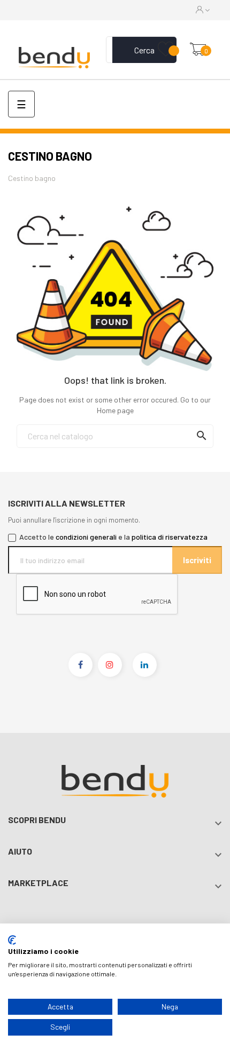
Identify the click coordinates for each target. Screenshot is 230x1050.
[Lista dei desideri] (166, 49)
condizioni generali (86, 536)
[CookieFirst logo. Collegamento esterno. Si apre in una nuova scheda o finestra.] (12, 940)
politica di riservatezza (170, 536)
